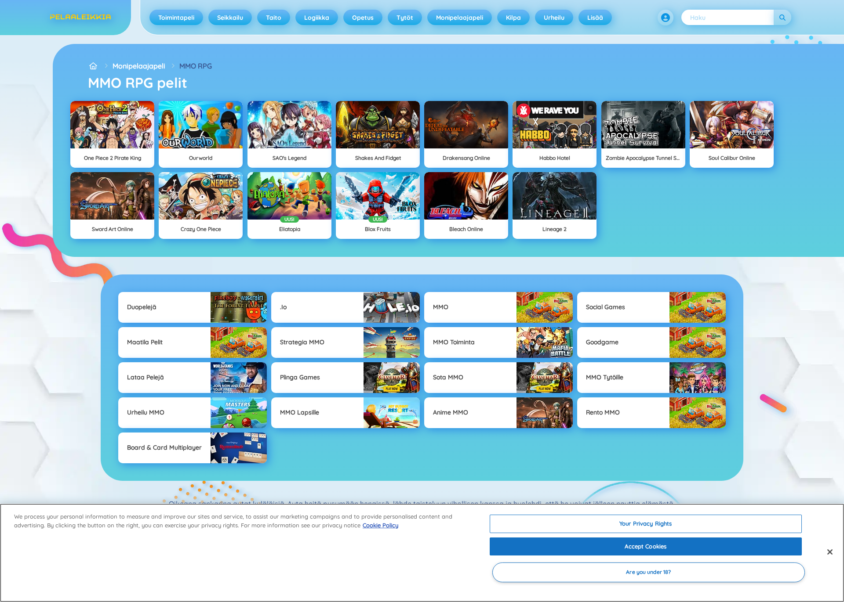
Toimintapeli (176, 18)
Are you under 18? (648, 572)
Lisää (595, 18)
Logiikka (316, 18)
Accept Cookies (645, 546)
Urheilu (554, 18)
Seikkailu (230, 18)
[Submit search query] (782, 17)
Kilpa (513, 18)
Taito (273, 18)
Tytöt (405, 18)
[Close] (830, 552)
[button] (665, 17)
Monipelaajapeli (459, 18)
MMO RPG (195, 65)
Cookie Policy (380, 525)
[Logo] (80, 17)
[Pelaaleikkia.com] (93, 66)
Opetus (363, 18)
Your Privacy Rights (645, 523)
